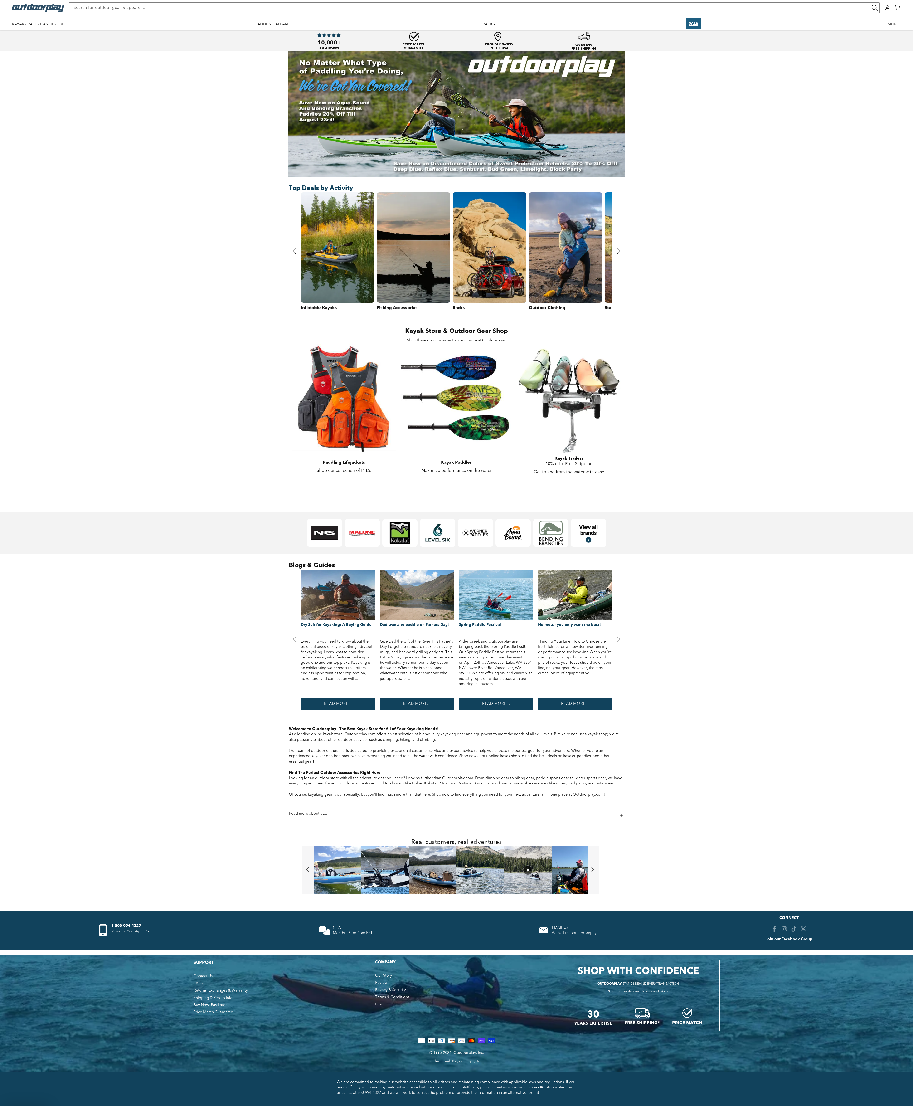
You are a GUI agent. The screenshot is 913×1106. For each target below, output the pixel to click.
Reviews (382, 982)
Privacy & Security (390, 990)
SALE (693, 23)
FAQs (198, 983)
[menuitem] (40, 27)
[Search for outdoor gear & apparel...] (874, 7)
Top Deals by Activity (321, 188)
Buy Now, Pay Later (210, 1005)
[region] (456, 870)
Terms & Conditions (392, 997)
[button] (897, 7)
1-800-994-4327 (126, 925)
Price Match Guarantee (213, 1012)
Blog (379, 1004)
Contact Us (203, 976)
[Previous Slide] (308, 870)
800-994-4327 (369, 1092)
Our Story (383, 975)
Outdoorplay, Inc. (468, 1052)
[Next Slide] (593, 870)
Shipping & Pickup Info (213, 997)
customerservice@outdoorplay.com (542, 1087)
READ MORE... (338, 703)
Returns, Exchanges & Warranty (221, 990)
